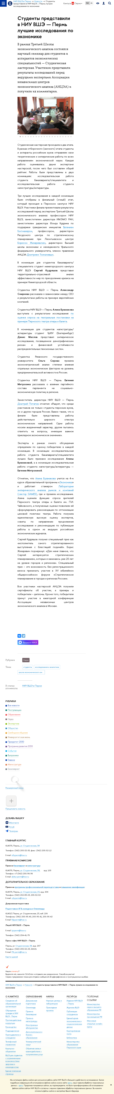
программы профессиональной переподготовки (37, 887)
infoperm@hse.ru (19, 855)
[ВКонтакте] (19, 636)
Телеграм (13, 831)
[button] (20, 115)
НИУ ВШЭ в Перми (32, 685)
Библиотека (72, 1037)
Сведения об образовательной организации (13, 1003)
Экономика (66, 482)
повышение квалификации (72, 887)
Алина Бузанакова (45, 478)
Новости (28, 985)
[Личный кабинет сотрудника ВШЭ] (103, 3)
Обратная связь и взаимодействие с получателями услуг (34, 1051)
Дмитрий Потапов (28, 403)
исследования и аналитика (47, 667)
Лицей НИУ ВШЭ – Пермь (17, 925)
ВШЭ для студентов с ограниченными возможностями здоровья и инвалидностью (13, 1061)
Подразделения (12, 1031)
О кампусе (12, 996)
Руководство (10, 1027)
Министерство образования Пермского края (74, 1044)
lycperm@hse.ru (19, 930)
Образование (34, 996)
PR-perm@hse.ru (19, 952)
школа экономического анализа (32, 672)
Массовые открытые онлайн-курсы (95, 1024)
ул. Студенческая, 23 (30, 891)
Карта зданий (11, 956)
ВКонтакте (14, 822)
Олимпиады (31, 1007)
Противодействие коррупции (13, 1021)
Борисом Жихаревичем (32, 242)
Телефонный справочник (10, 1043)
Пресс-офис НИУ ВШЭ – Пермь (20, 940)
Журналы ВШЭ (73, 1007)
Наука (50, 996)
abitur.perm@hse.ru (20, 876)
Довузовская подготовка (17, 903)
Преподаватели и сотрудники (13, 1036)
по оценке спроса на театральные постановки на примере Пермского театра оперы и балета (46, 317)
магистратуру (33, 865)
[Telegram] (23, 636)
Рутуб (11, 827)
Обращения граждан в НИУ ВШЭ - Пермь (11, 1013)
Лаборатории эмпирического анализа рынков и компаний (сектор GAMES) (46, 490)
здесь (70, 1083)
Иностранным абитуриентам (32, 1026)
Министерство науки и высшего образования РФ (94, 1007)
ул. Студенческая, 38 (30, 845)
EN (91, 3)
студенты (27, 667)
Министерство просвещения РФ (94, 1015)
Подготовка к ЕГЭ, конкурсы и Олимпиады (25, 908)
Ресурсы (72, 996)
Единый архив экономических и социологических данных (74, 1022)
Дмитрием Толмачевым (40, 254)
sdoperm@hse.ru (19, 898)
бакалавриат (19, 865)
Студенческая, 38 (23, 945)
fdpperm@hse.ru (19, 919)
